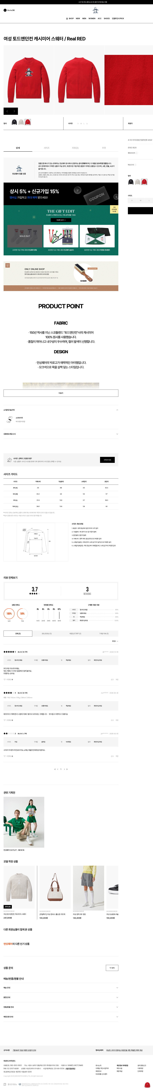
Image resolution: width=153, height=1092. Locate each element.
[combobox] (115, 641)
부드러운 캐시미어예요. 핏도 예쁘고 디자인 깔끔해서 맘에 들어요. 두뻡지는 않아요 (18, 671)
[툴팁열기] (137, 153)
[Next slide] (14, 111)
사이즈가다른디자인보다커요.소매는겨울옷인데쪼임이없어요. (24, 750)
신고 (112, 679)
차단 (117, 679)
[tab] (18, 634)
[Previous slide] (7, 111)
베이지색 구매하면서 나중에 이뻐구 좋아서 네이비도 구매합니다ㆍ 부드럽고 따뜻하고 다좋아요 (36, 714)
